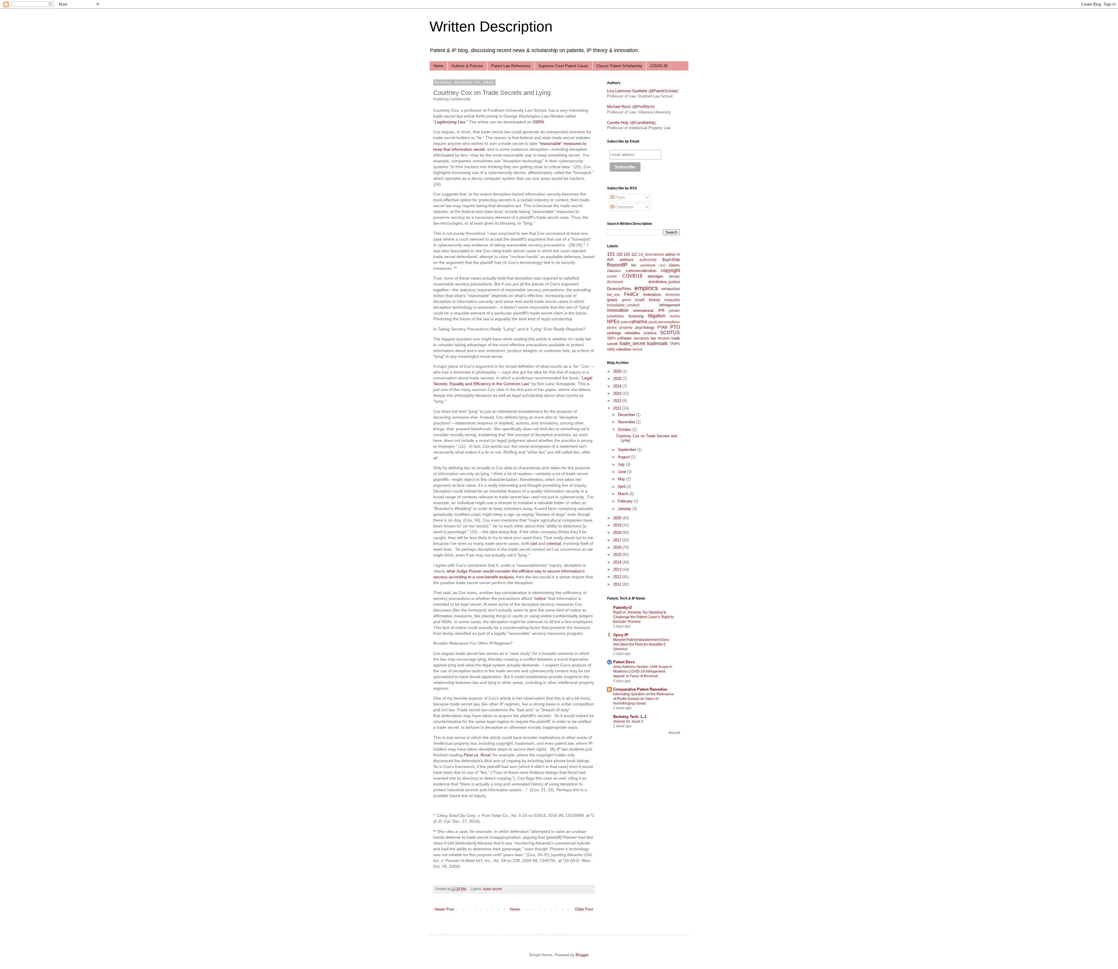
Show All (674, 732)
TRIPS (675, 344)
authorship (648, 260)
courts (612, 276)
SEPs (611, 338)
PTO (675, 327)
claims (674, 265)
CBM (662, 265)
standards (641, 338)
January (625, 508)
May (622, 479)
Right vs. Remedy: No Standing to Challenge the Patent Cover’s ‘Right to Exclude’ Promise (643, 617)
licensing (636, 316)
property (625, 327)
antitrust (626, 259)
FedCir (631, 294)
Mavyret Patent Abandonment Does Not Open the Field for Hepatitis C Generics (641, 644)
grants (612, 300)
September (627, 449)
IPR (661, 310)
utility (611, 349)
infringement (669, 305)
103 (627, 254)
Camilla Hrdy (618, 122)
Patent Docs (624, 662)
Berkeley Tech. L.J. (630, 716)
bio (633, 265)
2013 (617, 569)
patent (626, 322)
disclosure (615, 282)
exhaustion (670, 289)
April (622, 486)
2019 (617, 525)
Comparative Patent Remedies (640, 689)
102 (619, 254)
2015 (617, 554)
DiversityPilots (619, 289)
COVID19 (632, 275)
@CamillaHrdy (643, 122)
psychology (644, 327)
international (643, 310)
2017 (617, 540)
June (622, 472)
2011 (617, 584)
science (650, 333)
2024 (617, 386)
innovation (618, 310)
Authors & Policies (467, 66)
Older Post (584, 909)
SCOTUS (670, 332)
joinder (674, 310)
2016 (617, 547)
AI (678, 254)
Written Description (491, 26)
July (622, 464)
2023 (617, 393)
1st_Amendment (651, 254)
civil (533, 543)
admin (670, 254)
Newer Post (444, 909)
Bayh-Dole (671, 259)
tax (653, 338)
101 (611, 254)
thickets (664, 338)
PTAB (662, 327)
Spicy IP (620, 635)
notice (540, 598)
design (674, 276)
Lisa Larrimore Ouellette (627, 91)
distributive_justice (664, 282)
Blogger (582, 955)
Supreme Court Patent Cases (563, 66)
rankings (614, 333)
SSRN (538, 122)
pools (653, 322)
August (624, 457)
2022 (617, 401)
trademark (657, 343)
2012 (617, 577)
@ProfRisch (643, 106)
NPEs (613, 321)
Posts (619, 197)
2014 (617, 562)
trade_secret (632, 343)
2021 (617, 408)
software (624, 338)
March (623, 494)
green (626, 300)
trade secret (492, 889)
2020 (617, 518)
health (640, 300)
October (625, 429)
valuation (623, 349)
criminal (553, 543)
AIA (610, 259)
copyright (670, 270)
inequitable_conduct (623, 305)
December (627, 415)
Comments (624, 207)
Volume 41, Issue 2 (628, 721)
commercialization (641, 271)
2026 (617, 371)
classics (614, 271)
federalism (652, 294)
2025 (617, 378)
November (627, 422)
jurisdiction (615, 316)
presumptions (669, 322)
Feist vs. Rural (477, 755)
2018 (617, 532)
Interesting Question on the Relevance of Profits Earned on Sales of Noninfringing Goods (643, 698)
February (626, 501)
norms (675, 316)
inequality (672, 300)
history (654, 300)
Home (438, 66)
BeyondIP (617, 264)
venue (637, 349)
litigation (656, 315)
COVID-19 (658, 66)
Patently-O (622, 607)
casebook (647, 265)
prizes (612, 327)
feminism (673, 294)
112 (634, 254)
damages (655, 276)
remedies (632, 333)
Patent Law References (510, 66)
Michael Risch (619, 106)
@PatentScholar (663, 91)
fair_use (613, 294)
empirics (646, 288)
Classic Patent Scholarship (619, 66)
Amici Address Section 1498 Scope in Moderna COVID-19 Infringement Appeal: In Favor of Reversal (642, 671)
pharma (639, 321)
